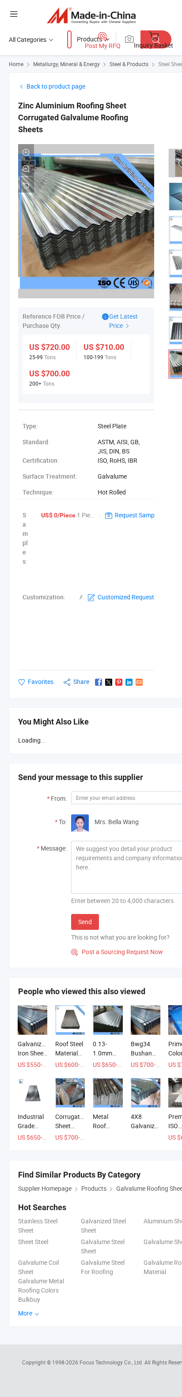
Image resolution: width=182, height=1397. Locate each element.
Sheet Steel (33, 1241)
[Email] (139, 682)
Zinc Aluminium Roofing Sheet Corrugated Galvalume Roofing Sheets (73, 117)
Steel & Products (129, 63)
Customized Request (126, 597)
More (26, 1313)
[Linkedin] (129, 682)
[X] (108, 682)
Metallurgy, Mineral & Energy (66, 63)
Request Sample (137, 515)
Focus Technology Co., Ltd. (112, 1362)
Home (16, 63)
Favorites (40, 681)
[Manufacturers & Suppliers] (91, 15)
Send (85, 922)
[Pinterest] (118, 682)
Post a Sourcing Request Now (117, 951)
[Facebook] (98, 682)
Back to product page (56, 86)
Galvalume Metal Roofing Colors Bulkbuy (41, 1290)
